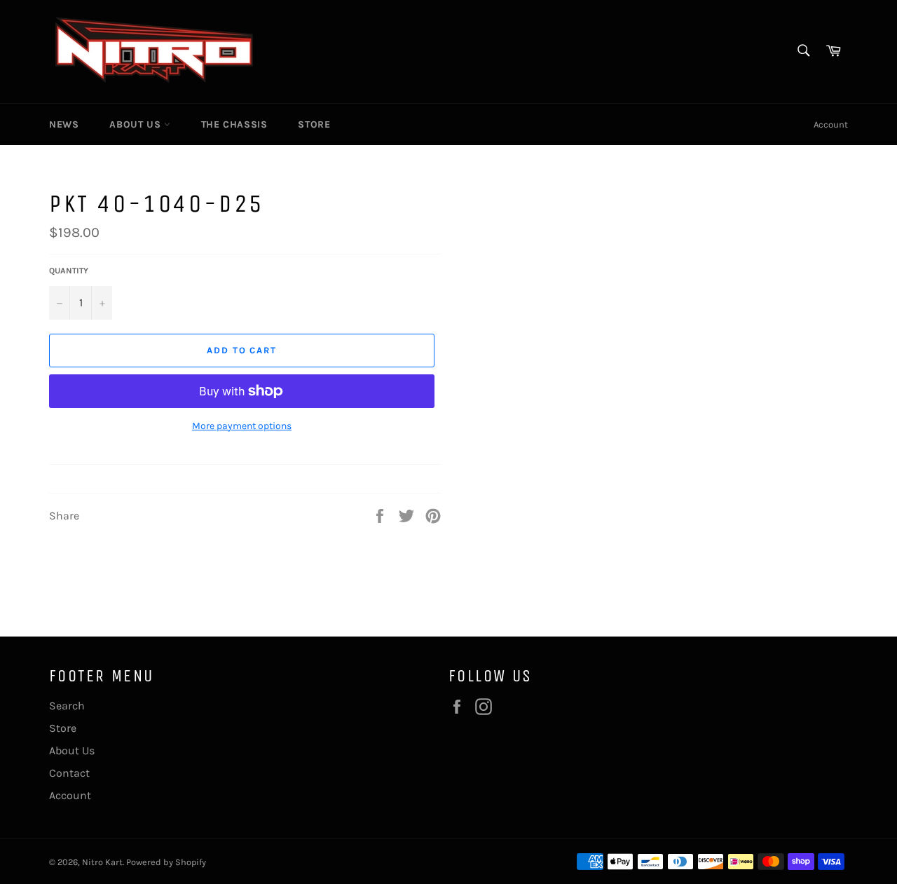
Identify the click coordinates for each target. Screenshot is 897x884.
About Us (136, 124)
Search (67, 705)
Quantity (68, 271)
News (63, 124)
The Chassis (234, 124)
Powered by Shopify (166, 862)
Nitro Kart (102, 862)
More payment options (242, 426)
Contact (69, 773)
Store (314, 124)
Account (831, 124)
